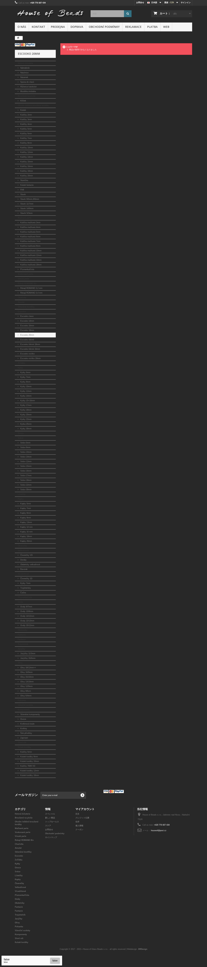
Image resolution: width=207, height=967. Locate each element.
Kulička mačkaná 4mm (30, 227)
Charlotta (22, 297)
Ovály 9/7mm (26, 607)
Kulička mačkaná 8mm (30, 246)
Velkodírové (23, 550)
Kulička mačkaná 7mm (30, 241)
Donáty (23, 560)
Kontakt (38, 27)
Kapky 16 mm (26, 532)
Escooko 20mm (27, 335)
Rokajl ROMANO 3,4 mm (31, 293)
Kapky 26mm (26, 541)
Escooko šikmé (27, 340)
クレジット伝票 (82, 818)
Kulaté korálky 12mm (29, 770)
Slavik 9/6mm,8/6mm (29, 199)
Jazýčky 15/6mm (27, 658)
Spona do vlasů (27, 82)
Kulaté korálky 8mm (29, 756)
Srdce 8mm (25, 447)
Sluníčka (24, 180)
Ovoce (21, 433)
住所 (77, 822)
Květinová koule (27, 724)
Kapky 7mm (25, 508)
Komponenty (24, 710)
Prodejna (58, 27)
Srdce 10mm (26, 452)
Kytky (20, 368)
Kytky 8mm (25, 382)
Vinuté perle (23, 279)
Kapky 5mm (25, 503)
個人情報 (79, 825)
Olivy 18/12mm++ (28, 667)
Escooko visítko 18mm (30, 358)
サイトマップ (51, 837)
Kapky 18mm (26, 536)
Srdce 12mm (26, 461)
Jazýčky (21, 649)
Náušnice (24, 72)
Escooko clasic (27, 316)
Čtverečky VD (26, 555)
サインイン (186, 2)
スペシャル (50, 814)
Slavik (23, 194)
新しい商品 (50, 818)
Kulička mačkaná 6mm (30, 236)
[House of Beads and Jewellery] (50, 12)
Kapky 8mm (25, 513)
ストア (48, 825)
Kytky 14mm (26, 396)
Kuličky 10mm (26, 147)
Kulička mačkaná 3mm (30, 222)
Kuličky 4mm (26, 124)
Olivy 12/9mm (26, 686)
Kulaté (23, 110)
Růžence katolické (28, 87)
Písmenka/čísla (27, 269)
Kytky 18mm (26, 410)
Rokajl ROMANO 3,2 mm (31, 288)
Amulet (21, 302)
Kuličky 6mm (26, 133)
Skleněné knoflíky (26, 307)
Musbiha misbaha (28, 91)
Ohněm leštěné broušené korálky (33, 105)
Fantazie (22, 635)
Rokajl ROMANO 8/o (27, 283)
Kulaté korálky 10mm (29, 761)
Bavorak (24, 569)
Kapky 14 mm (26, 527)
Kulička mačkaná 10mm (31, 250)
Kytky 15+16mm (27, 400)
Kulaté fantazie (26, 185)
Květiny (23, 728)
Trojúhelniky (25, 588)
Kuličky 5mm (26, 129)
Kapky (20, 499)
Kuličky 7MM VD (27, 766)
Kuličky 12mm (26, 152)
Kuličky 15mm (26, 161)
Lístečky (21, 494)
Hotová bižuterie (25, 63)
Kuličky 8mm (26, 143)
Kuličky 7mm (26, 138)
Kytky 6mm (25, 372)
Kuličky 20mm (26, 176)
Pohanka (22, 700)
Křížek (23, 101)
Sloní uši (22, 742)
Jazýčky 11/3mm (27, 653)
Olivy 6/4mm (26, 696)
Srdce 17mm (26, 475)
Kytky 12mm (26, 391)
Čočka (23, 592)
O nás (22, 27)
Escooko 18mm (27, 330)
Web (166, 27)
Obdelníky (22, 630)
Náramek (24, 77)
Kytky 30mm (26, 429)
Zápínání (24, 738)
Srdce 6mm (25, 443)
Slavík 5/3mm (26, 213)
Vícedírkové (23, 574)
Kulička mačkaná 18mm (31, 265)
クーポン (79, 829)
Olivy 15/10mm (27, 677)
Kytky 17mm (26, 405)
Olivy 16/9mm (26, 672)
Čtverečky (22, 546)
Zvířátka (21, 363)
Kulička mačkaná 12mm (31, 255)
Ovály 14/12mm (27, 616)
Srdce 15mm (26, 466)
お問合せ (140, 2)
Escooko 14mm (27, 321)
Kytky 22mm (26, 419)
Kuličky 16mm (26, 166)
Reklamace (133, 27)
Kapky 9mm (25, 518)
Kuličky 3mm (26, 119)
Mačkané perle (24, 218)
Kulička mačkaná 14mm (31, 260)
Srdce (20, 438)
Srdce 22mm (26, 485)
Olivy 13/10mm (27, 681)
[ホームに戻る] (18, 38)
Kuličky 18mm (26, 171)
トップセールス (52, 822)
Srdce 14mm (26, 457)
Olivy (20, 663)
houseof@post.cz (158, 830)
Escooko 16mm (27, 325)
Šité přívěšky (26, 733)
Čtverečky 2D (26, 578)
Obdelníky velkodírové (30, 564)
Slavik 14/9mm (26, 208)
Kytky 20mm (26, 414)
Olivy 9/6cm (25, 691)
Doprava (76, 27)
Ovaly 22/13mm (27, 621)
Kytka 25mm (26, 424)
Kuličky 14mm (26, 157)
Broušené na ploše (26, 96)
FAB (22, 190)
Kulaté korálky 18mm (29, 775)
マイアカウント (85, 809)
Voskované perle (25, 274)
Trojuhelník (23, 644)
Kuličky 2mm (26, 115)
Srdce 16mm (26, 471)
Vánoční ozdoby (25, 705)
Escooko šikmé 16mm (30, 349)
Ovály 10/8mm (26, 611)
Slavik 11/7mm (26, 204)
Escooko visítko (27, 354)
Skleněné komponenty (30, 714)
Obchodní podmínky (104, 27)
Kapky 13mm (26, 522)
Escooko (22, 311)
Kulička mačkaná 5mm (30, 232)
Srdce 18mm (26, 480)
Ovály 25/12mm (27, 625)
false (55, 960)
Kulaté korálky (24, 747)
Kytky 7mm (25, 377)
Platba (152, 27)
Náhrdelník (25, 68)
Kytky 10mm (26, 386)
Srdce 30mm (26, 489)
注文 (77, 814)
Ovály (20, 602)
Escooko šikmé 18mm (30, 344)
